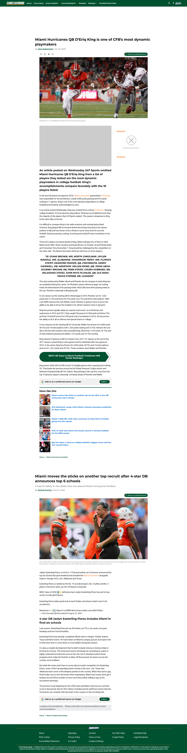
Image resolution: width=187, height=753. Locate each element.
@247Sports (57, 595)
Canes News (38, 3)
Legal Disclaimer (141, 737)
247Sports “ (99, 210)
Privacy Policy (74, 737)
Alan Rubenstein (45, 49)
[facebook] (173, 3)
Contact (92, 733)
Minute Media (27, 747)
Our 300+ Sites (118, 733)
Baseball (82, 3)
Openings (72, 733)
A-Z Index (72, 741)
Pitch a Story (44, 737)
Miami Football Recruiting (57, 716)
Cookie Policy (118, 737)
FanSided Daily (140, 733)
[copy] (52, 54)
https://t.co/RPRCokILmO (67, 610)
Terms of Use (94, 737)
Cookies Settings (96, 741)
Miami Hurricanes (82, 195)
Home (41, 457)
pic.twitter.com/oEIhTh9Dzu (91, 610)
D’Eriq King (105, 195)
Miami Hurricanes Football (57, 457)
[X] (169, 3)
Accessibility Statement (49, 741)
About (29, 3)
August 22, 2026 (75, 613)
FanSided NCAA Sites (107, 3)
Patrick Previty (45, 490)
